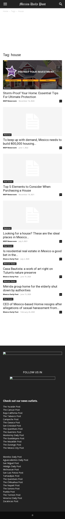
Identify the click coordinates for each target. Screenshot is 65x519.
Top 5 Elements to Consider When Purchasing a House (26, 188)
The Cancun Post (11, 409)
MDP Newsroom (10, 101)
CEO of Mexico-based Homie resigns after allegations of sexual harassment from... (32, 306)
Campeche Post (11, 419)
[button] (5, 4)
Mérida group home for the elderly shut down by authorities (30, 288)
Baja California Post (13, 413)
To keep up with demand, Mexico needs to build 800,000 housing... (32, 141)
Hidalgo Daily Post (12, 466)
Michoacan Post (11, 469)
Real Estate (8, 182)
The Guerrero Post (12, 432)
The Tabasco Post (12, 416)
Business (7, 88)
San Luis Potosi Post (13, 472)
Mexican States (10, 264)
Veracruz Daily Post (12, 498)
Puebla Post (9, 491)
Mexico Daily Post (10, 259)
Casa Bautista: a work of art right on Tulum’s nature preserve (28, 270)
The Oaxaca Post (11, 422)
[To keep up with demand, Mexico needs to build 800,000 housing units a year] (32, 121)
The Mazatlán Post (12, 441)
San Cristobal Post (12, 425)
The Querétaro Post (13, 428)
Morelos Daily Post (12, 456)
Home (5, 11)
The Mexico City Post (13, 447)
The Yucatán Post (11, 406)
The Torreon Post (12, 494)
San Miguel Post (11, 463)
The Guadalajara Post (13, 438)
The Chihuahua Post (13, 482)
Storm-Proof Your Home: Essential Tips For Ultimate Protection (30, 95)
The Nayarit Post (11, 485)
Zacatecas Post (10, 501)
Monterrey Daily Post (13, 435)
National (7, 135)
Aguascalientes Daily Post (15, 460)
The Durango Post (12, 444)
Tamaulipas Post (11, 475)
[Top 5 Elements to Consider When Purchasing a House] (32, 168)
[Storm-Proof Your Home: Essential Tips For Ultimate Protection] (32, 74)
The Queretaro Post (13, 479)
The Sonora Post (11, 488)
